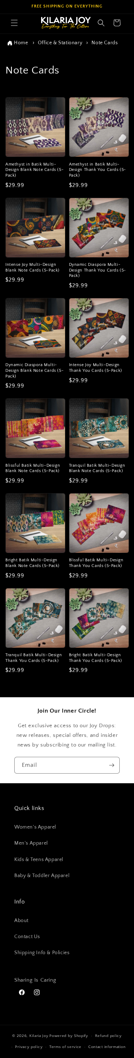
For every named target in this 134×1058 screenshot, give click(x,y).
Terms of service (65, 1047)
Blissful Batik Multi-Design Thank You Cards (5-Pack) (96, 563)
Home (21, 43)
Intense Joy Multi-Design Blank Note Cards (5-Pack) (32, 267)
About (21, 920)
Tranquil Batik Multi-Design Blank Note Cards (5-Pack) (97, 468)
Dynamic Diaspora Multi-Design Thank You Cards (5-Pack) (97, 270)
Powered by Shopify (68, 1036)
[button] (14, 23)
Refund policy (108, 1036)
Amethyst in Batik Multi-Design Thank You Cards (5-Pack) (97, 170)
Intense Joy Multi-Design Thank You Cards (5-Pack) (95, 368)
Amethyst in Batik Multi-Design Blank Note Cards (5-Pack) (34, 170)
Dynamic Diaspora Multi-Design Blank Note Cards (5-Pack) (34, 370)
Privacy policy (29, 1047)
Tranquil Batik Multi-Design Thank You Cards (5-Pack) (33, 658)
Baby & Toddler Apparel (41, 876)
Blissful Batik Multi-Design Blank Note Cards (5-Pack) (32, 468)
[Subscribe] (111, 765)
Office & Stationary (61, 43)
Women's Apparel (35, 827)
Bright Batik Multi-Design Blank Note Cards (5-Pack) (32, 563)
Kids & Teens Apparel (38, 859)
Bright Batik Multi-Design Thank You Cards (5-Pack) (95, 658)
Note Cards (104, 43)
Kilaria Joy (39, 1036)
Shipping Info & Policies (41, 953)
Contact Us (27, 937)
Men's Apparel (31, 843)
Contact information (106, 1047)
